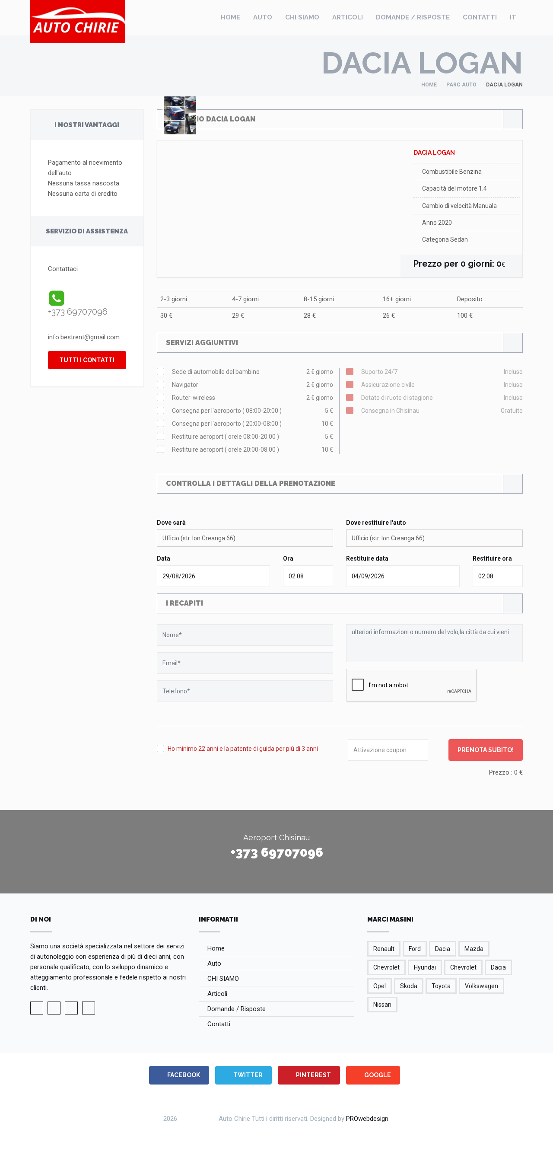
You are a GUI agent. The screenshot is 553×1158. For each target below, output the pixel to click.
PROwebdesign (367, 1119)
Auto (262, 17)
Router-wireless (253, 397)
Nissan (382, 1004)
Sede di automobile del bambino (253, 371)
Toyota (441, 986)
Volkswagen (481, 986)
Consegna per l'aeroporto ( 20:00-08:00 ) (253, 423)
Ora (288, 558)
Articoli (347, 17)
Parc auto (461, 85)
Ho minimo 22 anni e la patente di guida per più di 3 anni (243, 748)
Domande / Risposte (413, 17)
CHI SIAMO (302, 17)
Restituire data (367, 558)
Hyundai (425, 967)
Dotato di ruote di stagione (442, 397)
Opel (379, 986)
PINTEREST (313, 1075)
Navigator (253, 384)
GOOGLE (377, 1075)
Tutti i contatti (86, 360)
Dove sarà (171, 522)
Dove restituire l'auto (376, 522)
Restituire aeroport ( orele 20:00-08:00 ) (253, 449)
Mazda (473, 948)
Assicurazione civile (442, 384)
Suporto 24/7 (442, 371)
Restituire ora (492, 558)
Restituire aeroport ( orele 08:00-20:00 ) (253, 436)
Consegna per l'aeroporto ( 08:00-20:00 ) (253, 410)
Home (230, 17)
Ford (415, 948)
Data (163, 558)
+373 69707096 (78, 311)
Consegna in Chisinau (442, 410)
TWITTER (247, 1075)
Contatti (480, 17)
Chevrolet (386, 967)
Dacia (442, 948)
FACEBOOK (183, 1075)
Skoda (408, 986)
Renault (383, 948)
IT (513, 17)
